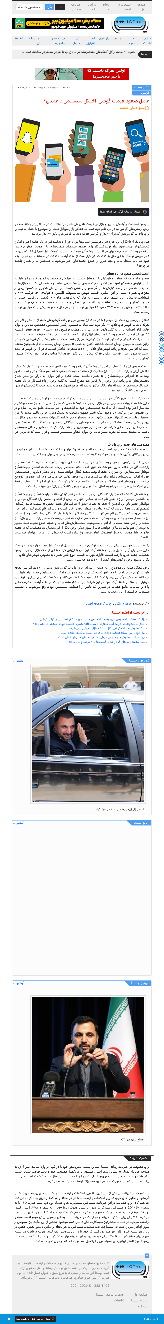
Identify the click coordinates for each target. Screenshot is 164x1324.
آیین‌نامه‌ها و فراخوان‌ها (58, 40)
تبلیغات (119, 1300)
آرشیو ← (18, 660)
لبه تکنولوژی (90, 40)
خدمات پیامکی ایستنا (110, 1294)
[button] (82, 1319)
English (19, 38)
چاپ (108, 603)
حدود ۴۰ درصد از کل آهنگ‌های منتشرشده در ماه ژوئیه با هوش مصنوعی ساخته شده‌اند (78, 52)
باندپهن (117, 38)
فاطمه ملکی (122, 603)
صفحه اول (141, 7)
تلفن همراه (132, 40)
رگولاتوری (104, 38)
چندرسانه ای (34, 40)
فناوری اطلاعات (147, 40)
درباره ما (106, 7)
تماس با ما (92, 7)
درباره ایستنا (139, 1300)
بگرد (49, 7)
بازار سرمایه (76, 40)
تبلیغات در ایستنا (124, 7)
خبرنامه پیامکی (76, 7)
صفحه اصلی (94, 603)
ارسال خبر (140, 1306)
